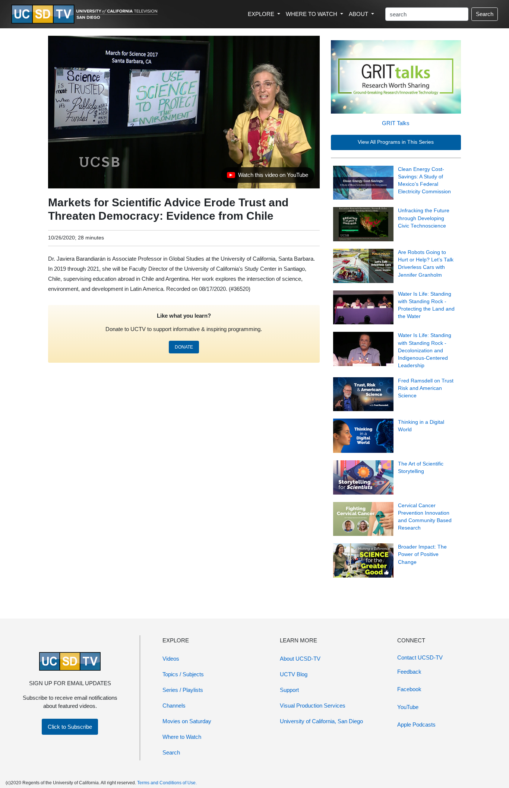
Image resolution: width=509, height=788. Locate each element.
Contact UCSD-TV (420, 657)
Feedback (409, 671)
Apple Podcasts (416, 724)
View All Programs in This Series (396, 142)
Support (289, 690)
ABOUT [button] (359, 14)
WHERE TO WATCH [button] (312, 14)
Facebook (409, 689)
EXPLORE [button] (262, 14)
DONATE (184, 347)
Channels (174, 705)
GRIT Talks (396, 123)
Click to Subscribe (70, 727)
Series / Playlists (182, 690)
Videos (170, 658)
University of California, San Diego (321, 721)
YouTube (407, 707)
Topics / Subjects (183, 674)
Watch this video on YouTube (267, 177)
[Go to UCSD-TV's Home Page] (85, 14)
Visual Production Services (312, 705)
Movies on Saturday (186, 721)
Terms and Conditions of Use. (167, 782)
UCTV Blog (293, 674)
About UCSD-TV (300, 658)
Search (484, 14)
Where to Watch (181, 737)
